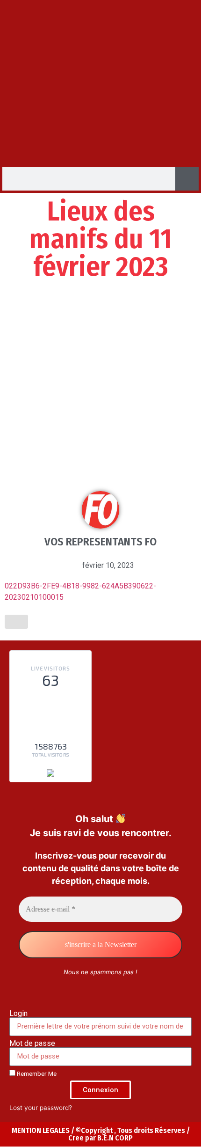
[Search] (187, 179)
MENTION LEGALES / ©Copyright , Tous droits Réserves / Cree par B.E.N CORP (101, 1134)
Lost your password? (40, 1107)
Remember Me (36, 1073)
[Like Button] (16, 622)
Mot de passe (32, 1043)
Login (18, 1013)
